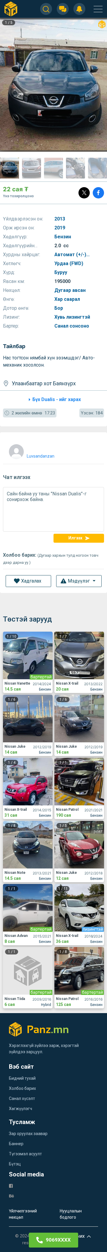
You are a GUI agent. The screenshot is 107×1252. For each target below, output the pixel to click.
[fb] (11, 1185)
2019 (60, 228)
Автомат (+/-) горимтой (70, 255)
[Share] (98, 192)
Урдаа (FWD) (69, 263)
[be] (11, 1195)
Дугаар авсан (70, 290)
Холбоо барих (22, 1088)
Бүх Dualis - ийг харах (56, 399)
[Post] (84, 192)
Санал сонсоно (72, 326)
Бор (59, 308)
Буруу (61, 272)
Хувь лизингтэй (72, 317)
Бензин (63, 237)
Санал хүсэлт (22, 1098)
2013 (60, 219)
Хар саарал (67, 299)
